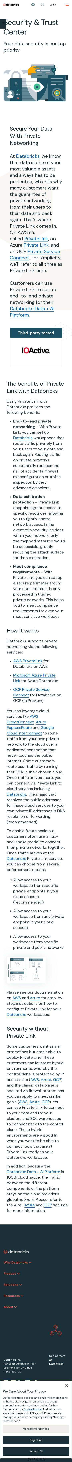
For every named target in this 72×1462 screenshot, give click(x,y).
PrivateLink (36, 239)
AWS (16, 997)
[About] (15, 1307)
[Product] (18, 1273)
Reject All (36, 1440)
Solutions (11, 1285)
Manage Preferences (36, 1428)
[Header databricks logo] (11, 4)
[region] (36, 1420)
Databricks (28, 156)
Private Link (36, 245)
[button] (42, 4)
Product (10, 1273)
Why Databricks (16, 1262)
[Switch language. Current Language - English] (33, 4)
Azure (35, 997)
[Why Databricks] (30, 1262)
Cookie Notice (33, 1409)
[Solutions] (20, 1284)
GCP (57, 1079)
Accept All (36, 1451)
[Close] (66, 1385)
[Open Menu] (3, 24)
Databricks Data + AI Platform (33, 1171)
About (8, 1307)
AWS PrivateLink (27, 660)
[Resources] (22, 1296)
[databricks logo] (16, 1252)
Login (53, 4)
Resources (12, 1296)
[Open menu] (67, 5)
